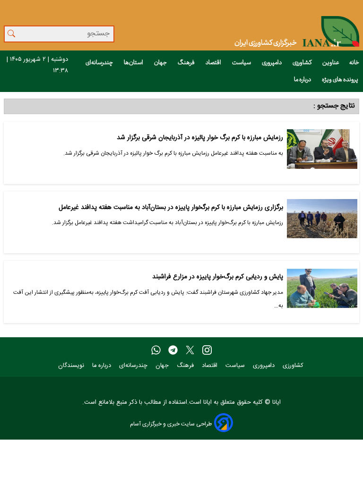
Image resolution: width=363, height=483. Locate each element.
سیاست (242, 62)
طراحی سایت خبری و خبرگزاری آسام (171, 423)
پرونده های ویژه (340, 79)
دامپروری (272, 62)
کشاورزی (302, 62)
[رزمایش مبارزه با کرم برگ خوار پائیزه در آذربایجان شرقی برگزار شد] (322, 152)
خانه (354, 62)
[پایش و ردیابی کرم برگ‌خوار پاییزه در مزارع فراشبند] (322, 292)
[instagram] (207, 350)
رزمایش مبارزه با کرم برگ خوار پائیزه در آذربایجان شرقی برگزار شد (200, 138)
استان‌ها (134, 62)
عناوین (330, 62)
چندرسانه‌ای (100, 62)
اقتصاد (214, 62)
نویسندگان (72, 366)
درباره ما (303, 79)
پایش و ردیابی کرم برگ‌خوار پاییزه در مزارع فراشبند (217, 277)
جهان (161, 62)
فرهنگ (187, 62)
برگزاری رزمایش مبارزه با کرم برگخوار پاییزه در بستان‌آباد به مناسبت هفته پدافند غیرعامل (171, 208)
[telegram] (173, 350)
